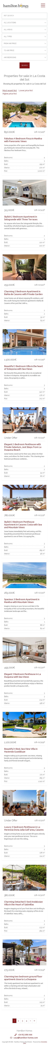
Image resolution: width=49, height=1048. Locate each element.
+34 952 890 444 (25, 1035)
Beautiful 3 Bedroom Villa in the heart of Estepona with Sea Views (23, 367)
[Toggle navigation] (43, 5)
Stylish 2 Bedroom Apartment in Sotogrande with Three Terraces (20, 218)
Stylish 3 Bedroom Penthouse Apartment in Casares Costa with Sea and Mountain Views (23, 524)
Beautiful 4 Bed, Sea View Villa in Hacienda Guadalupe (20, 750)
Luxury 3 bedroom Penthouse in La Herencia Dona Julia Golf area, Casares (24, 828)
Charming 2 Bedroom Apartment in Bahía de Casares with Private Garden (23, 292)
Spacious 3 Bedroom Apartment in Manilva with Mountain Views (21, 600)
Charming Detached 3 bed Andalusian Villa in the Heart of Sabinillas (23, 903)
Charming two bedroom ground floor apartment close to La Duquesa (23, 978)
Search (25, 65)
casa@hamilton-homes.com (26, 1038)
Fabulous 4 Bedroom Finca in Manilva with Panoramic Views (23, 140)
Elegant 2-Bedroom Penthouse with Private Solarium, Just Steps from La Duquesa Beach (22, 447)
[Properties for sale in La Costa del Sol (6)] (34, 1020)
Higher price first (9, 94)
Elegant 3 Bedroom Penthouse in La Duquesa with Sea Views (22, 675)
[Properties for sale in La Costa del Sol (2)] (30, 1020)
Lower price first (26, 90)
